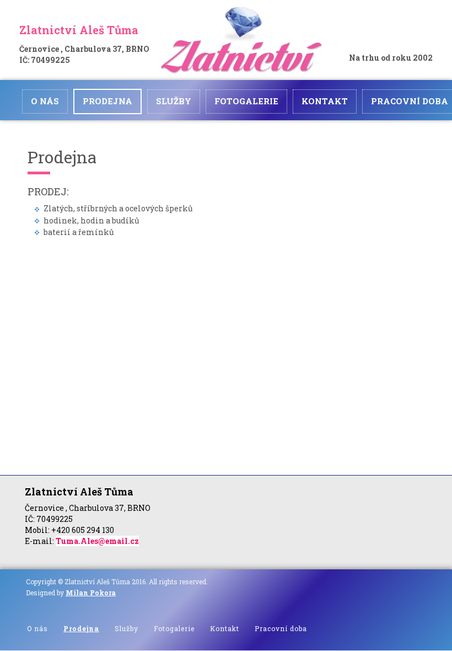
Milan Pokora (91, 592)
